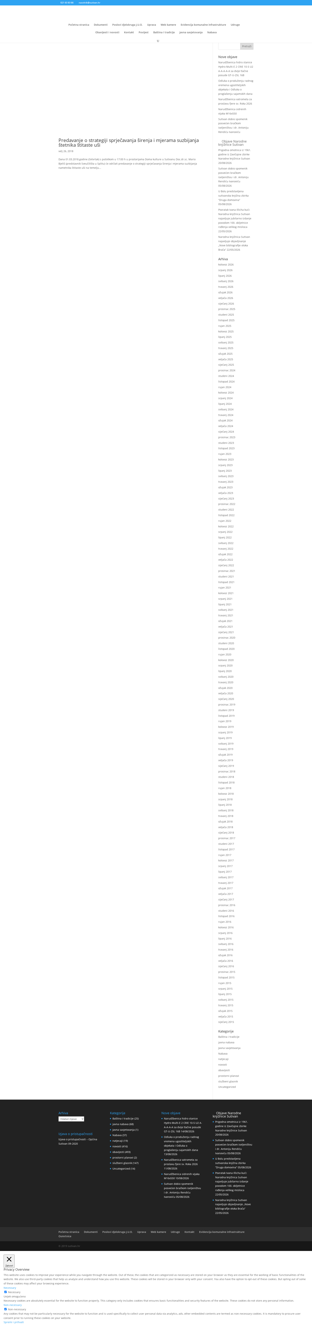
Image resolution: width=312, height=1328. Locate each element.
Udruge (235, 25)
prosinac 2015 (226, 972)
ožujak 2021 (225, 621)
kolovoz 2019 (226, 726)
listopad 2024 (226, 381)
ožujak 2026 (225, 292)
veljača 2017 (225, 894)
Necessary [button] (10, 1287)
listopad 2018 (226, 782)
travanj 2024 (225, 415)
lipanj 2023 (225, 470)
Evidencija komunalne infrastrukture (203, 25)
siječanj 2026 (226, 303)
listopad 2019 (226, 715)
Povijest (144, 32)
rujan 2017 (224, 855)
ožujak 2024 (225, 420)
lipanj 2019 (225, 738)
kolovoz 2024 (226, 392)
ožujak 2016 (225, 955)
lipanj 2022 (225, 537)
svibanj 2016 (225, 944)
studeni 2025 (226, 314)
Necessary (14, 1292)
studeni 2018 (226, 777)
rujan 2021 (224, 587)
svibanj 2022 (225, 543)
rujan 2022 (224, 520)
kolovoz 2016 (226, 927)
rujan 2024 (224, 387)
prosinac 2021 (226, 571)
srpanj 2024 (225, 398)
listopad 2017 (226, 849)
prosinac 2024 (226, 370)
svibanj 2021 (225, 609)
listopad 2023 (226, 448)
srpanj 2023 (225, 465)
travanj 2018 (225, 816)
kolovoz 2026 (226, 264)
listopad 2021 (226, 582)
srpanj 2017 (225, 866)
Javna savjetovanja (191, 32)
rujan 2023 (224, 454)
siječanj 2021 (226, 632)
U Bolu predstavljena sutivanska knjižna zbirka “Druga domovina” (233, 196)
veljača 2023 (225, 493)
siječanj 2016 (226, 966)
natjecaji (223, 1059)
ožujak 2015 (225, 1011)
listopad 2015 (226, 977)
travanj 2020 (225, 682)
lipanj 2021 (225, 604)
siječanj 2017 (226, 899)
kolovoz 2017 (226, 860)
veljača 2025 (225, 359)
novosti (222, 1064)
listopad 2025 (226, 320)
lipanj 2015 (225, 994)
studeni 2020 (226, 643)
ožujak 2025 (225, 353)
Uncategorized (227, 1087)
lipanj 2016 (225, 938)
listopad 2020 (226, 649)
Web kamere (168, 25)
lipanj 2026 (225, 275)
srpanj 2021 (225, 598)
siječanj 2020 (226, 699)
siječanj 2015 (226, 1022)
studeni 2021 (226, 576)
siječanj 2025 (226, 364)
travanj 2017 (225, 883)
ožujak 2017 (225, 888)
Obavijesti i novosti (107, 32)
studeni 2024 (226, 376)
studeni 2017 (226, 843)
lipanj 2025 (225, 337)
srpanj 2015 (225, 988)
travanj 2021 (225, 615)
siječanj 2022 (226, 565)
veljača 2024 (225, 426)
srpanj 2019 (225, 732)
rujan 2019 (224, 721)
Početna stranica (78, 25)
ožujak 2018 (225, 821)
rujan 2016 (224, 921)
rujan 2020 (224, 654)
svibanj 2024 (225, 409)
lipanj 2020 (225, 671)
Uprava (151, 25)
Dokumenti (101, 25)
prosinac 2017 (226, 838)
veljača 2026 (225, 298)
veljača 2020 (225, 693)
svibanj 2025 (225, 342)
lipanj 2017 (225, 871)
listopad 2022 (226, 515)
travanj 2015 (225, 1005)
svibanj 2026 (225, 281)
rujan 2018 (224, 788)
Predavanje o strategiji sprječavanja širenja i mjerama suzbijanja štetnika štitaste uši (128, 142)
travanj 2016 (225, 949)
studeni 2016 (226, 910)
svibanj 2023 (225, 476)
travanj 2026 (225, 286)
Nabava (212, 32)
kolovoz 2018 (226, 793)
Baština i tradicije (164, 32)
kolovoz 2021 (226, 593)
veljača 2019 (225, 760)
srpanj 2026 (225, 270)
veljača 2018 (225, 827)
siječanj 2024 (226, 431)
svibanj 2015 (225, 999)
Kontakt (129, 32)
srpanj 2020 (225, 665)
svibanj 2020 (225, 676)
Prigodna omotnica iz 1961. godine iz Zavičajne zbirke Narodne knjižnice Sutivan (234, 154)
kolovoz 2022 (226, 526)
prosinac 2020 (226, 637)
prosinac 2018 (226, 771)
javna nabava (226, 1042)
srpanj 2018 (225, 799)
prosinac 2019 (226, 704)
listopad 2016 (226, 916)
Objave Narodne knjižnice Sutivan (232, 143)
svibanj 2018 (225, 810)
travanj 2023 (225, 481)
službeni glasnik (228, 1081)
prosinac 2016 (226, 905)
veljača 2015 (225, 1016)
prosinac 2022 (226, 504)
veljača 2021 (225, 626)
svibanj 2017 (225, 877)
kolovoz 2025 (226, 331)
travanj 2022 (225, 548)
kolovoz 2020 (226, 660)
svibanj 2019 (225, 743)
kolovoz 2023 (226, 459)
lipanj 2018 (225, 804)
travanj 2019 (225, 749)
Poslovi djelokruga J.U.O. (127, 25)
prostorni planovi (228, 1076)
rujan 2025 (224, 326)
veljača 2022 (225, 559)
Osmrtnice (64, 1236)
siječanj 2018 (226, 832)
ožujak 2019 (225, 754)
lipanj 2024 (225, 403)
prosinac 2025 (226, 309)
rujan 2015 (224, 983)
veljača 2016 (225, 960)
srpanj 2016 (225, 933)
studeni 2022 (226, 509)
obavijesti (224, 1070)
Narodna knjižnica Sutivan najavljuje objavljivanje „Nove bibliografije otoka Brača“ (233, 1204)
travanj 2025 (225, 348)
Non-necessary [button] (13, 1305)
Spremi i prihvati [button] (14, 1322)
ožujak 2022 (225, 554)
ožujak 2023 (225, 487)
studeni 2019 (226, 710)
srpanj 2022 (225, 532)
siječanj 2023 (226, 498)
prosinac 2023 (226, 437)
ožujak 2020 (225, 688)
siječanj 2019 (226, 766)
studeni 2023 (226, 443)
